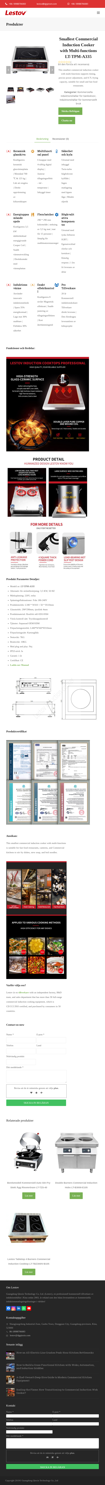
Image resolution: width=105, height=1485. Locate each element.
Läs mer (29, 1195)
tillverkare (23, 992)
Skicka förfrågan (70, 111)
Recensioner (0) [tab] (60, 138)
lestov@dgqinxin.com (47, 3)
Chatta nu (66, 120)
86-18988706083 (17, 1331)
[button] (98, 13)
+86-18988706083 (17, 3)
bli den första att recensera (73, 64)
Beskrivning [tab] (42, 138)
